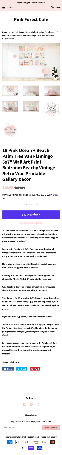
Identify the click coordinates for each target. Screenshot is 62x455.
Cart (57, 7)
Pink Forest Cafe (31, 19)
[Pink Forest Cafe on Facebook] (24, 404)
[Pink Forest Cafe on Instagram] (37, 404)
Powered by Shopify (47, 436)
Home (4, 32)
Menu (9, 7)
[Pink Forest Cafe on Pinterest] (31, 404)
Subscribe (51, 427)
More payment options (31, 222)
